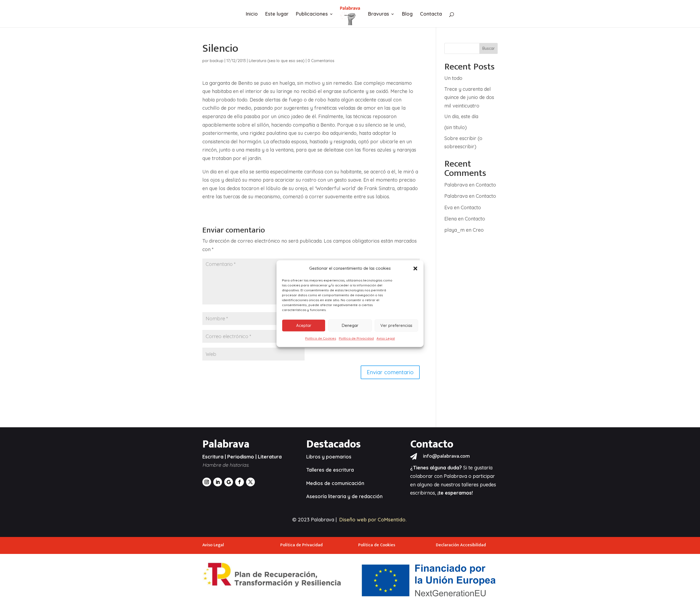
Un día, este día (461, 116)
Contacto (486, 185)
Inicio (252, 14)
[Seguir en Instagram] (206, 482)
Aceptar (303, 325)
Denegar (350, 325)
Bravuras (378, 14)
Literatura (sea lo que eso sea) (277, 60)
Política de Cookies (320, 338)
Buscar (488, 48)
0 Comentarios (321, 60)
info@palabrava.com (446, 456)
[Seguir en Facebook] (239, 482)
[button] (415, 268)
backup (216, 60)
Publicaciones (312, 14)
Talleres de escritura (330, 470)
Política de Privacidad (356, 338)
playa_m (454, 230)
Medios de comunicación (335, 483)
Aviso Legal (386, 338)
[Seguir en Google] (228, 482)
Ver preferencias (396, 325)
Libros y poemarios (328, 457)
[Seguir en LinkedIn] (217, 482)
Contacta (431, 14)
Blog (407, 14)
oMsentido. (394, 519)
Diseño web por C (360, 519)
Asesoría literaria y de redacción (344, 496)
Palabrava (456, 185)
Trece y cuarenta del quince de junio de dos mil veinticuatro (469, 97)
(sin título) (455, 127)
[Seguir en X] (250, 482)
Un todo (453, 78)
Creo (478, 230)
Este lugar (276, 14)
